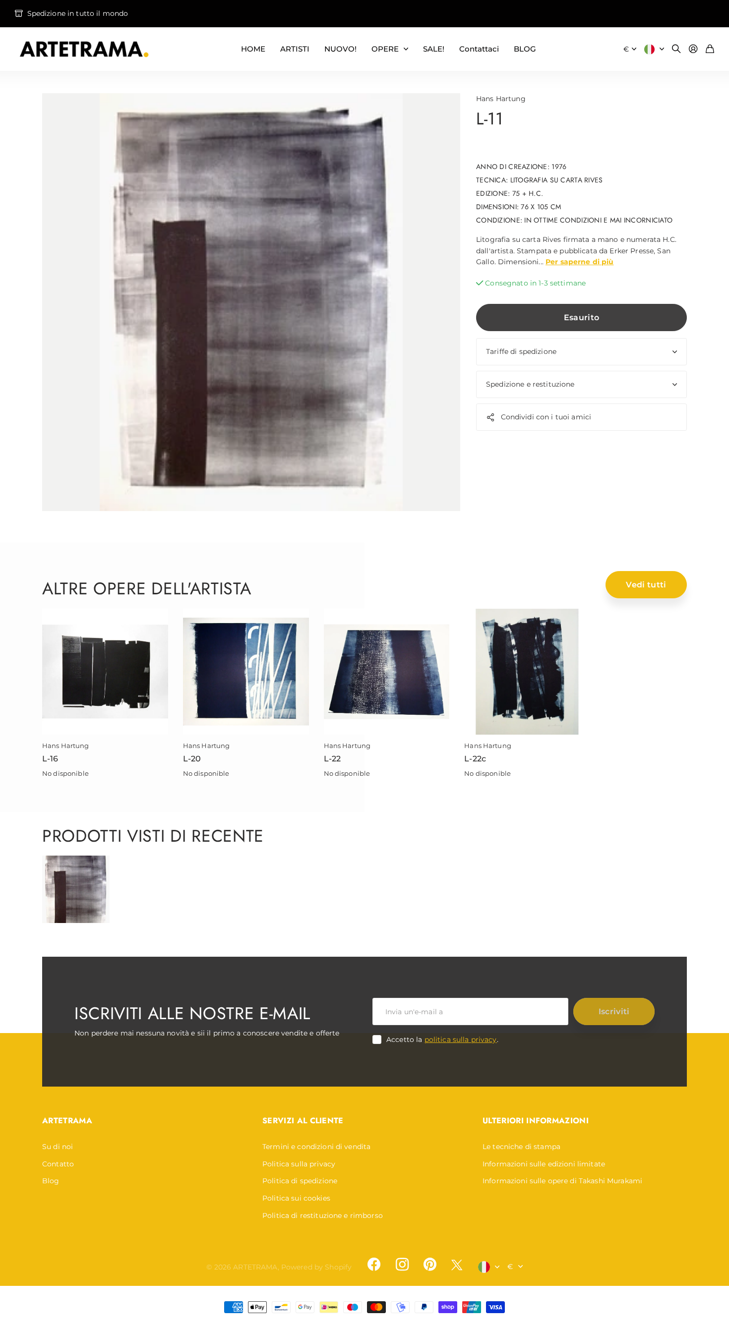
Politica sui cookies (296, 1198)
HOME (253, 49)
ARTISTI (294, 49)
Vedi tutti (646, 584)
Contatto (58, 1163)
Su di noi (57, 1146)
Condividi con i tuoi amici (546, 417)
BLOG (525, 49)
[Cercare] (676, 49)
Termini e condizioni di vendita (316, 1146)
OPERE (385, 49)
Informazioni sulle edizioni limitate (544, 1163)
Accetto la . (442, 1039)
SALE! (433, 49)
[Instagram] (401, 1264)
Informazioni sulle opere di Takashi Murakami (562, 1180)
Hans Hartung (501, 98)
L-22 (332, 758)
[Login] (693, 49)
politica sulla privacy (461, 1039)
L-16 (50, 758)
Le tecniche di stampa (521, 1146)
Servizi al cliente (303, 1120)
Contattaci (479, 49)
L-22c (475, 758)
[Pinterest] (430, 1264)
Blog (51, 1180)
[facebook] (373, 1264)
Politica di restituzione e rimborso (322, 1215)
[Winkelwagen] (710, 49)
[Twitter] (456, 1265)
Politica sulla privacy (298, 1163)
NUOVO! (340, 49)
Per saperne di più (580, 261)
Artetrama (67, 1120)
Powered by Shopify (316, 1267)
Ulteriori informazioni (536, 1120)
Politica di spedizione (299, 1180)
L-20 (192, 758)
